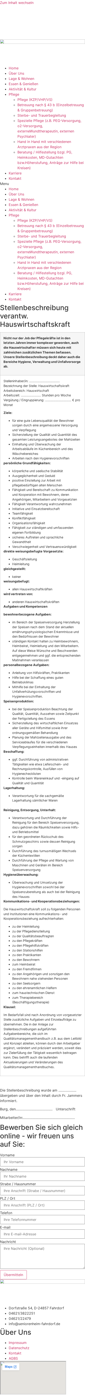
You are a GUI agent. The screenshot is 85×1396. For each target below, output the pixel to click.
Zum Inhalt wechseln (17, 2)
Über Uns (16, 73)
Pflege (14, 94)
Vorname (7, 1155)
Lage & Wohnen (21, 78)
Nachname (8, 1169)
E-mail (5, 1227)
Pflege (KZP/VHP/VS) (35, 99)
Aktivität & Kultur (22, 89)
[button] (42, 183)
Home (14, 68)
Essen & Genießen (23, 84)
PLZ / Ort (7, 1198)
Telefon (6, 1213)
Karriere (15, 173)
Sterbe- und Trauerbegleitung (41, 115)
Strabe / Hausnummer (18, 1184)
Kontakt (15, 178)
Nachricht (8, 1241)
